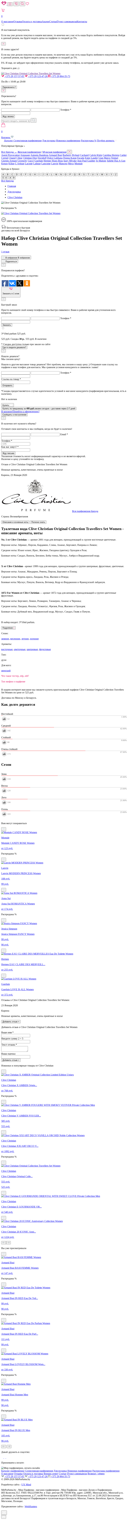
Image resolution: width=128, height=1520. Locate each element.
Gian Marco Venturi (108, 158)
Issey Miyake (70, 160)
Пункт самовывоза (67, 21)
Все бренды (7, 180)
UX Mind (26, 1484)
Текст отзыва (9, 1044)
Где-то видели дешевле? (14, 347)
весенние (15, 638)
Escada (80, 158)
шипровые (32, 649)
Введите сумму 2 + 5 (12, 1038)
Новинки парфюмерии (68, 140)
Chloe (19, 158)
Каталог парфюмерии (12, 1470)
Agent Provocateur (10, 155)
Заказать (6, 325)
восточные (7, 649)
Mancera (63, 163)
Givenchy (22, 160)
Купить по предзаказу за (38, 408)
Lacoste (29, 163)
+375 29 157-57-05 (14, 76)
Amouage (25, 155)
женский (6, 670)
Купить (6, 405)
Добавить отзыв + (10, 1021)
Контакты (82, 21)
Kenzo (4, 163)
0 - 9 (4, 178)
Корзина (6, 134)
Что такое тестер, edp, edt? (15, 676)
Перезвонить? (9, 87)
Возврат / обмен (96, 1473)
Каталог (9, 140)
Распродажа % (88, 140)
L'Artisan (19, 163)
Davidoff (42, 158)
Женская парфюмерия (29, 152)
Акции (45, 21)
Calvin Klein (95, 155)
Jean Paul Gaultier (86, 160)
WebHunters (31, 1506)
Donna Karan (70, 158)
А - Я (12, 178)
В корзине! (20, 411)
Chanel (12, 158)
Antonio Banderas (39, 155)
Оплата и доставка (32, 21)
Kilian (11, 163)
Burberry (67, 155)
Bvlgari (75, 155)
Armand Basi (55, 155)
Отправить (7, 385)
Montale (78, 163)
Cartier (123, 155)
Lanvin (54, 163)
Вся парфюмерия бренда (85, 511)
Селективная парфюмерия (28, 140)
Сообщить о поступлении (14, 414)
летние (25, 638)
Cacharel (84, 155)
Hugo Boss (57, 160)
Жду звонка (8, 116)
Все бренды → (9, 152)
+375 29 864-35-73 (60, 76)
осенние (34, 638)
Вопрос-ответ (51, 1473)
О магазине (7, 21)
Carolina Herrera (111, 155)
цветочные (19, 649)
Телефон (65, 109)
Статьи (53, 21)
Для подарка (48, 140)
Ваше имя (7, 1032)
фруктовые (45, 649)
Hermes (47, 160)
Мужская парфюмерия (54, 152)
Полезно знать (38, 522)
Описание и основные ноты (15, 522)
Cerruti (4, 158)
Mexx (71, 163)
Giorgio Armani (9, 160)
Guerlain (38, 160)
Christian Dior (30, 158)
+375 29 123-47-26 (38, 76)
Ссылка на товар (11, 379)
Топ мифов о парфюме (13, 681)
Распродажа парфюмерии (106, 1470)
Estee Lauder (91, 158)
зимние (5, 638)
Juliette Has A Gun (116, 160)
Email (64, 434)
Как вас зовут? (10, 447)
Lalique (37, 163)
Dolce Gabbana (55, 158)
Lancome (46, 163)
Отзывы (17, 21)
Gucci (31, 160)
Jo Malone (101, 160)
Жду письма (8, 453)
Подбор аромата (106, 140)
